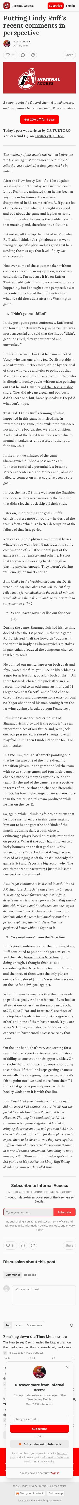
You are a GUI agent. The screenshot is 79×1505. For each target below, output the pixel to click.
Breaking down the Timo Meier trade (35, 1336)
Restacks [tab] (30, 1275)
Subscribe (55, 5)
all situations (12, 1005)
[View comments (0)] (23, 55)
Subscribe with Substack (42, 1444)
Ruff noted (65, 322)
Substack (23, 1500)
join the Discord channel (35, 102)
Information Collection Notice (42, 1225)
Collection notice (57, 1486)
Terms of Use (59, 1221)
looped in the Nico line (41, 957)
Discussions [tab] (34, 1325)
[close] (67, 1367)
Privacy (33, 1486)
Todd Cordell (21, 41)
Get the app (56, 1493)
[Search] (72, 1325)
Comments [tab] (13, 1275)
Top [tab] (8, 1325)
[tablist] (20, 1275)
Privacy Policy (46, 1461)
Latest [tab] (18, 1325)
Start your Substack (31, 1493)
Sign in (70, 5)
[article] (39, 1347)
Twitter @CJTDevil (49, 136)
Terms (42, 1486)
